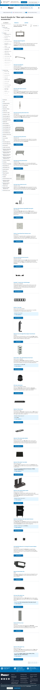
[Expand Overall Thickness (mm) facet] (2, 178)
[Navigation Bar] (1, 7)
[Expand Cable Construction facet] (2, 147)
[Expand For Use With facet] (2, 138)
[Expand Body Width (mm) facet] (2, 167)
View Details (18, 48)
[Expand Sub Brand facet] (2, 99)
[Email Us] (2, 668)
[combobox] (25, 8)
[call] (15, 668)
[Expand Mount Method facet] (2, 123)
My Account (37, 5)
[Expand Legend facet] (2, 176)
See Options (18, 291)
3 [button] (32, 662)
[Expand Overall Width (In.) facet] (2, 130)
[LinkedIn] (9, 679)
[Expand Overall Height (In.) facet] (2, 125)
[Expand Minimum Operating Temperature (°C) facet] (2, 154)
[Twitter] (4, 679)
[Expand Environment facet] (2, 145)
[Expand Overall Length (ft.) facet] (2, 116)
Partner (20, 5)
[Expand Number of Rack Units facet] (2, 134)
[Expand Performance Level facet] (2, 190)
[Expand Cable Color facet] (2, 110)
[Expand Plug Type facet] (2, 174)
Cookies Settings (9, 688)
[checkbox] (3, 28)
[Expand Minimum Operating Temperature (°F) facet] (2, 157)
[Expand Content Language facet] (2, 160)
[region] (20, 687)
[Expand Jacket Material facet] (2, 169)
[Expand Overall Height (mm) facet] (2, 127)
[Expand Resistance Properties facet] (2, 163)
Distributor (25, 5)
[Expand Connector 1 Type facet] (2, 114)
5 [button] (36, 662)
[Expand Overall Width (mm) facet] (2, 132)
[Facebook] (2, 679)
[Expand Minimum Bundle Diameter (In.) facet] (2, 187)
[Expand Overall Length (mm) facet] (2, 143)
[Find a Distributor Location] (28, 668)
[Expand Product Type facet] (2, 105)
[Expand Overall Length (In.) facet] (2, 141)
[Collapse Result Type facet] (2, 27)
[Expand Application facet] (2, 121)
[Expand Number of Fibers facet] (2, 108)
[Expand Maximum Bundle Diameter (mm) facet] (2, 180)
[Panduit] (11, 8)
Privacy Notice (28, 686)
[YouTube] (6, 679)
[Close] (38, 685)
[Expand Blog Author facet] (2, 171)
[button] (29, 8)
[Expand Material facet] (2, 136)
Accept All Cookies (17, 688)
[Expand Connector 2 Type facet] (2, 112)
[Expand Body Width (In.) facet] (2, 165)
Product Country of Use (7, 12)
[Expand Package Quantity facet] (2, 103)
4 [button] (34, 662)
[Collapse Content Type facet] (2, 70)
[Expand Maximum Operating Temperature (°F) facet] (2, 151)
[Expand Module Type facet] (2, 185)
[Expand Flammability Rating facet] (2, 119)
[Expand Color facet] (2, 101)
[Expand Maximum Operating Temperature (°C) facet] (2, 149)
